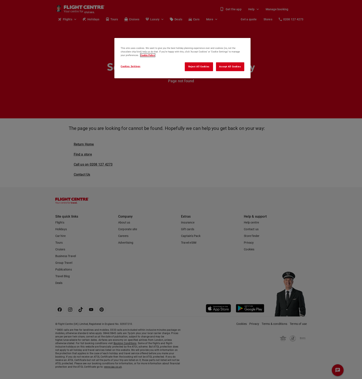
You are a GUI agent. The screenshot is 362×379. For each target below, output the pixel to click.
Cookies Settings (130, 66)
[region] (182, 58)
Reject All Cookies (198, 66)
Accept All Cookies (230, 66)
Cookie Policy (148, 55)
